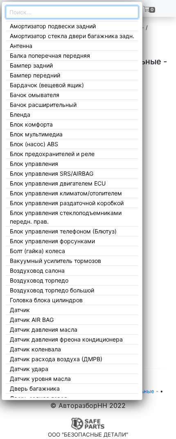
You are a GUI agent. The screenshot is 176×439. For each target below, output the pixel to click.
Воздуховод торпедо (39, 280)
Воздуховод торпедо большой (52, 290)
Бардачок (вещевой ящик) (47, 84)
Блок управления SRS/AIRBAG (51, 173)
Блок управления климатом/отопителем (66, 193)
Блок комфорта (31, 124)
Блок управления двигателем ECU (58, 183)
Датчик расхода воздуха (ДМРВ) (56, 358)
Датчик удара (29, 368)
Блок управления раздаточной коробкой (67, 202)
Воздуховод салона (37, 270)
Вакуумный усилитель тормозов (55, 260)
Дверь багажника (35, 388)
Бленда (20, 114)
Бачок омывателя (34, 94)
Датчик (20, 309)
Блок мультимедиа (36, 134)
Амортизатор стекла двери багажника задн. (72, 35)
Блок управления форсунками (52, 241)
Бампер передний (35, 75)
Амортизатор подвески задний (53, 26)
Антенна (21, 45)
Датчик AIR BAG (32, 319)
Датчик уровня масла (40, 378)
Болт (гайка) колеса (37, 250)
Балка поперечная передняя (50, 55)
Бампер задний (31, 65)
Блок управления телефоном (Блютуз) (63, 231)
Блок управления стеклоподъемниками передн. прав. (66, 217)
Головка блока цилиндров (46, 299)
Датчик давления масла (43, 329)
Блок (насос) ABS (34, 143)
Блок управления (34, 163)
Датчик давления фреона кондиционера (66, 339)
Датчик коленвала (35, 349)
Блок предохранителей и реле (52, 153)
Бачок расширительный (43, 104)
